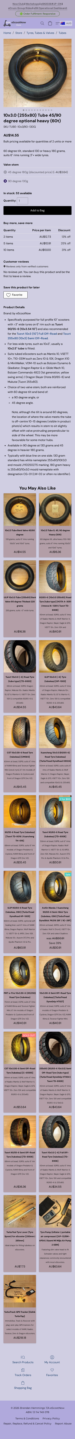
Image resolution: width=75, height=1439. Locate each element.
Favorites (52, 1375)
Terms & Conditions (27, 1418)
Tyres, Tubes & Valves (40, 33)
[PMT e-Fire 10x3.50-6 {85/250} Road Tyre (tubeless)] (20, 972)
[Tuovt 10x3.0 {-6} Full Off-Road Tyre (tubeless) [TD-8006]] (55, 1132)
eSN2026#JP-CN (51, 3)
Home (7, 33)
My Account (52, 1362)
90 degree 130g (18, 181)
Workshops (32, 3)
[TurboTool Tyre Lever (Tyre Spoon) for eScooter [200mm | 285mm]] (20, 1211)
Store (18, 33)
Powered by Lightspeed (37, 1429)
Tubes (62, 33)
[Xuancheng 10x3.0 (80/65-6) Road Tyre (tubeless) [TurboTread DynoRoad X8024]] (55, 732)
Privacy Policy (51, 1418)
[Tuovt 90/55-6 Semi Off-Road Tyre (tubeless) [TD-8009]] (20, 1132)
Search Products (22, 1362)
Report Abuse (63, 1423)
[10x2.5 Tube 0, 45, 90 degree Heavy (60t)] (55, 509)
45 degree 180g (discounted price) (38, 172)
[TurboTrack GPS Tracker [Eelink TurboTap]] (20, 1291)
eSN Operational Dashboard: (50, 8)
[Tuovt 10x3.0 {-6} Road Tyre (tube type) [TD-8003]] (20, 656)
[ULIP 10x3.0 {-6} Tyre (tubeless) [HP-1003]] (55, 656)
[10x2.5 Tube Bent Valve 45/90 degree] (20, 509)
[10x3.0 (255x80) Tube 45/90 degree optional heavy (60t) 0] (37, 73)
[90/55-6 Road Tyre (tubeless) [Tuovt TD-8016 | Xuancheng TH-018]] (20, 811)
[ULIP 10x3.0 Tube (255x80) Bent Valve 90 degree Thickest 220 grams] (20, 576)
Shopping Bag (23, 1388)
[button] (37, 13)
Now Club (18, 3)
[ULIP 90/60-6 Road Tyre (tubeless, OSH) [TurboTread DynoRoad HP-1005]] (20, 887)
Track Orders (23, 1375)
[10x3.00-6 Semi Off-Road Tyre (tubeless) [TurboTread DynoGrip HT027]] (55, 972)
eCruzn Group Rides (20, 8)
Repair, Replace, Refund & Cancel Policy (27, 1423)
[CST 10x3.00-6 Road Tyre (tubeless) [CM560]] (20, 732)
